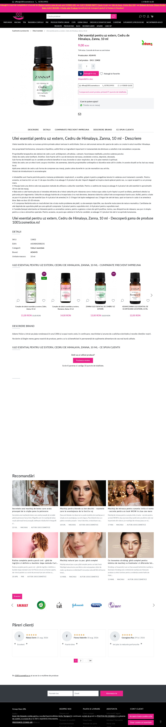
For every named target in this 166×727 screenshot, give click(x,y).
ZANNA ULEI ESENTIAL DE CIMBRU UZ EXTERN (100, 308)
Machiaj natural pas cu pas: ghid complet (79, 560)
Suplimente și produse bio (133, 22)
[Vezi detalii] (18, 300)
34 (90, 661)
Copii (73, 22)
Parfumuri (8, 22)
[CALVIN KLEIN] (147, 610)
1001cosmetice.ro (22, 676)
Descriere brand (102, 130)
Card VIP (108, 26)
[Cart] (152, 16)
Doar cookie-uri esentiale (141, 722)
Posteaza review (83, 360)
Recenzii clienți (88, 26)
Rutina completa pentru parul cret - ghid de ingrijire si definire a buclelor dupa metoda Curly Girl (34, 562)
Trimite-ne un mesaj (91, 105)
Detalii (47, 130)
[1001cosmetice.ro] (25, 16)
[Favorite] (144, 16)
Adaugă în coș (90, 73)
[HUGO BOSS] (129, 610)
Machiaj (17, 22)
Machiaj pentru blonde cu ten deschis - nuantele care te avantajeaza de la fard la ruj (82, 510)
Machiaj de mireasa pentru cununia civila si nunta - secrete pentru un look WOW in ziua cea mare (131, 510)
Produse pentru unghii (60, 22)
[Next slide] (151, 295)
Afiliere (100, 26)
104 (124, 5)
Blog (78, 26)
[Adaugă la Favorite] (43, 300)
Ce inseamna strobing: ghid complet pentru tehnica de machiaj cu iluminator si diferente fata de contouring (130, 562)
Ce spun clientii (125, 130)
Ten (24, 22)
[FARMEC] (92, 610)
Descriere (33, 130)
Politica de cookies (106, 716)
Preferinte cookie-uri (22, 722)
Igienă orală (83, 22)
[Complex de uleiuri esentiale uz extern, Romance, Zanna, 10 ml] (65, 288)
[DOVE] (110, 610)
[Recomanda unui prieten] (79, 114)
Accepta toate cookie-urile (141, 716)
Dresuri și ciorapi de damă (100, 22)
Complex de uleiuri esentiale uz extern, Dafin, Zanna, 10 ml (31, 308)
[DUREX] (74, 610)
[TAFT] (37, 610)
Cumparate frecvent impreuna (72, 130)
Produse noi (69, 26)
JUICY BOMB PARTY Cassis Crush (94, 5)
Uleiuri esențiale (38, 31)
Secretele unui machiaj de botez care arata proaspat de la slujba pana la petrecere (32, 510)
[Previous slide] (12, 605)
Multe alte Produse (69, 8)
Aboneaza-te (111, 693)
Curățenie (117, 22)
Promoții (58, 26)
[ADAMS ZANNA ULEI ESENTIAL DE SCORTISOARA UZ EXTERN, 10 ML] (135, 288)
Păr (47, 22)
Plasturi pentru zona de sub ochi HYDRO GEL (57, 5)
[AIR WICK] (18, 610)
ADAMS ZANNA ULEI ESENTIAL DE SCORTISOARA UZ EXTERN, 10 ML (135, 308)
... (85, 661)
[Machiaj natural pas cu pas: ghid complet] (83, 545)
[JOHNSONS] (55, 610)
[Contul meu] (148, 16)
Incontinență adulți (154, 22)
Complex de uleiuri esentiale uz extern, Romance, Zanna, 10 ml (65, 308)
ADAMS (92, 55)
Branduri (17, 596)
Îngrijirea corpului (35, 22)
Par (22, 577)
